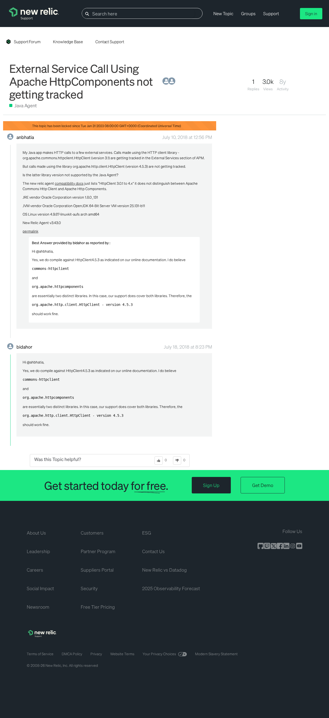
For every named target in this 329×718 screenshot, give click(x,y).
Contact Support (109, 41)
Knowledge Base (68, 41)
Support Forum (27, 41)
